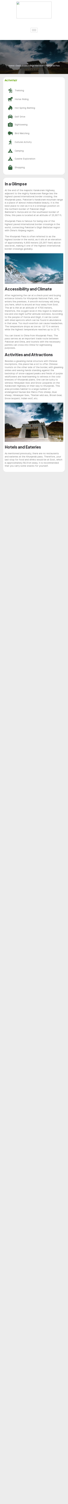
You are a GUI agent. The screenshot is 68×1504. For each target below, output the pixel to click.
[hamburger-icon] (34, 30)
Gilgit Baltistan (37, 65)
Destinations (22, 65)
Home (11, 65)
